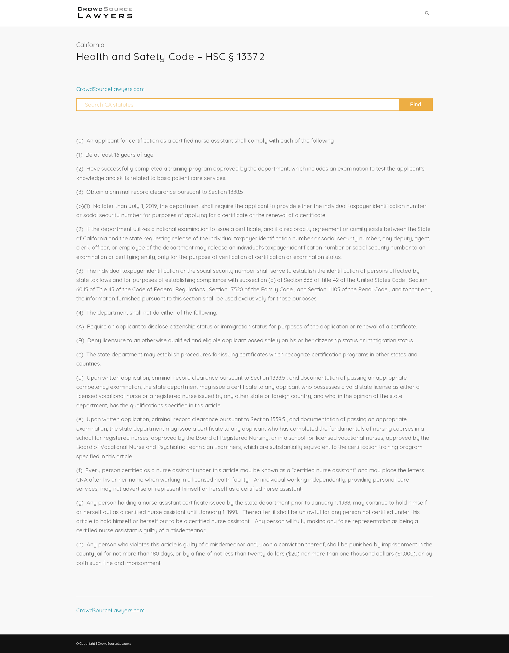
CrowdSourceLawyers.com (110, 88)
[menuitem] (427, 13)
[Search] (427, 13)
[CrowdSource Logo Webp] (105, 13)
